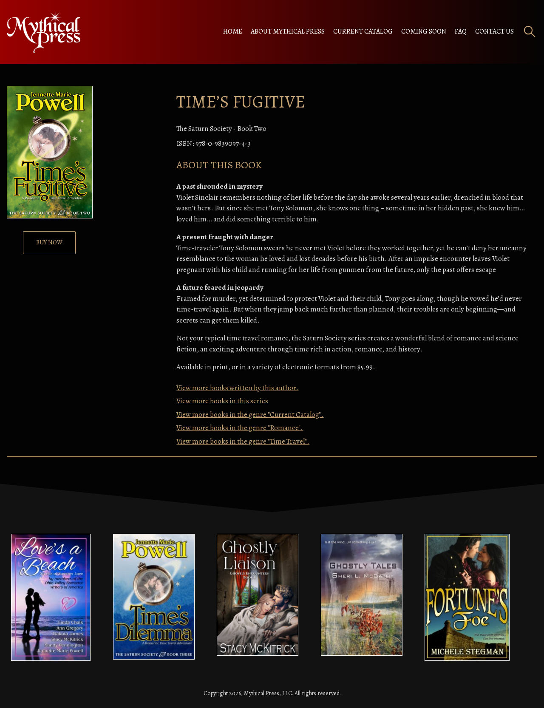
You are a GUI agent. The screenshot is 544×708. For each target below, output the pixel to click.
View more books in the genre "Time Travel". (242, 441)
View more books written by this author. (237, 388)
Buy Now (49, 242)
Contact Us (494, 31)
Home (232, 31)
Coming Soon (423, 31)
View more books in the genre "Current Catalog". (249, 414)
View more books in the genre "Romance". (239, 428)
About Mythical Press (288, 31)
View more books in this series (222, 401)
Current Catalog (363, 31)
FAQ (461, 31)
